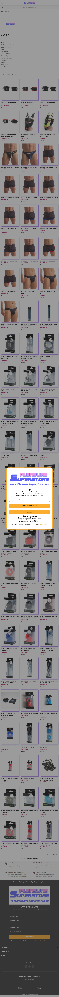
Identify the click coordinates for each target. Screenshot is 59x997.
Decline (29, 512)
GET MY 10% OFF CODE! (29, 506)
